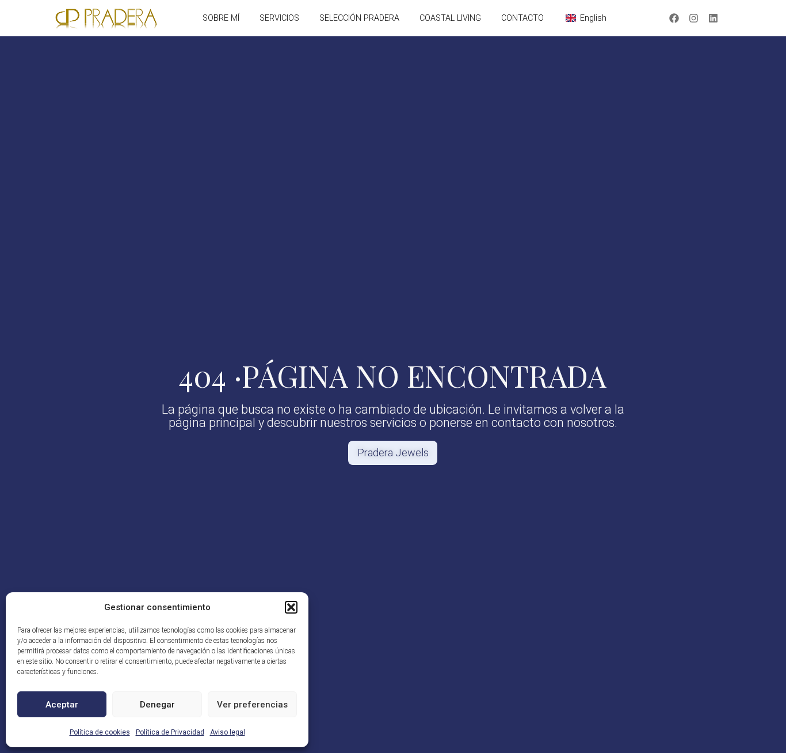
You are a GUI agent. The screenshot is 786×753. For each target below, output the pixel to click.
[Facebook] (674, 18)
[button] (291, 607)
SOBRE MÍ (221, 18)
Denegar (157, 704)
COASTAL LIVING (450, 18)
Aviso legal (227, 732)
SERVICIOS (279, 18)
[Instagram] (694, 18)
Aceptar (61, 704)
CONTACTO (522, 18)
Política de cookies (100, 732)
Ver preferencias (252, 704)
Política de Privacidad (170, 732)
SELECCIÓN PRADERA (359, 18)
